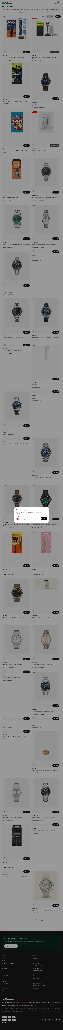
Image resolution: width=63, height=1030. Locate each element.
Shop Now (43, 518)
